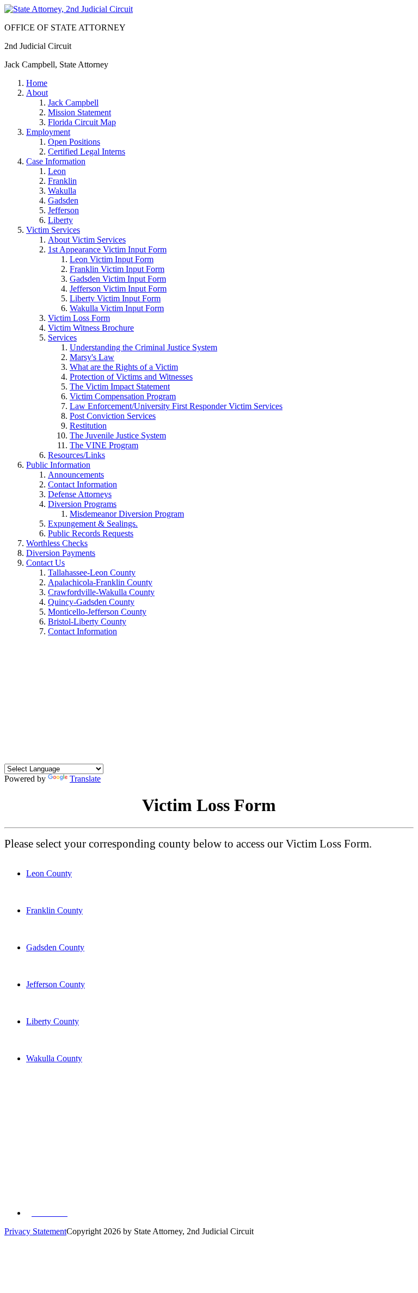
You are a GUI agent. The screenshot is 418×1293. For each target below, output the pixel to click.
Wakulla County (54, 1058)
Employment (48, 132)
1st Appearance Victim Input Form (107, 249)
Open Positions (74, 141)
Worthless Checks (57, 543)
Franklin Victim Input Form (117, 269)
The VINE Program (104, 445)
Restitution (88, 425)
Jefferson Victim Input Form (118, 288)
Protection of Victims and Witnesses (131, 376)
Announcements (76, 474)
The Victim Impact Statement (120, 386)
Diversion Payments (60, 553)
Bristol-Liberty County (87, 621)
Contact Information (82, 484)
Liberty (60, 220)
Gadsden (63, 200)
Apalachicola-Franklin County (100, 582)
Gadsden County (55, 947)
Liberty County (52, 1021)
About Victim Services (87, 239)
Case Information (55, 161)
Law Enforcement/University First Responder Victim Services (176, 406)
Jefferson (63, 210)
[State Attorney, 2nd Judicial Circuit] (68, 9)
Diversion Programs (82, 504)
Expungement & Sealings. (93, 523)
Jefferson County (55, 984)
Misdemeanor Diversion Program (127, 513)
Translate (85, 778)
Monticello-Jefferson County (97, 611)
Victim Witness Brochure (91, 327)
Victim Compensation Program (123, 396)
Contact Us (45, 562)
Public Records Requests (90, 533)
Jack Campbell (73, 102)
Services (62, 337)
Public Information (58, 464)
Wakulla (62, 190)
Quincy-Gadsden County (91, 602)
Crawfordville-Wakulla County (101, 592)
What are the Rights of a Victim (124, 367)
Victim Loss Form (79, 318)
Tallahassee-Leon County (92, 572)
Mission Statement (79, 112)
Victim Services (53, 229)
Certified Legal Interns (86, 151)
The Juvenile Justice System (118, 435)
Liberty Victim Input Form (115, 298)
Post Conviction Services (113, 415)
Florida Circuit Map (82, 122)
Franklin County (54, 910)
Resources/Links (76, 455)
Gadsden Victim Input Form (118, 278)
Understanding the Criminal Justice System (143, 347)
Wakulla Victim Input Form (117, 308)
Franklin (62, 180)
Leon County (49, 873)
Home (36, 83)
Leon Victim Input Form (111, 259)
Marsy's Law (92, 357)
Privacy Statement (35, 1231)
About (37, 92)
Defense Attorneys (80, 494)
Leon (57, 171)
